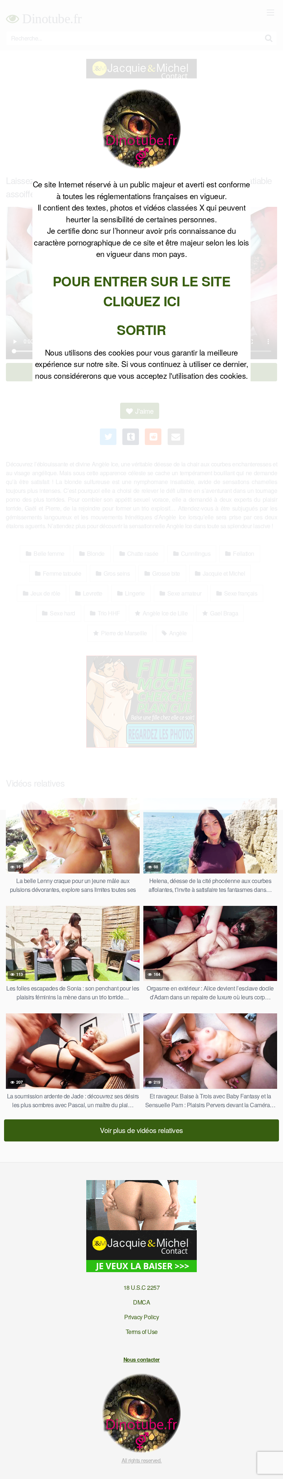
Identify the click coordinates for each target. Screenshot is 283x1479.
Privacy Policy (141, 1317)
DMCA (141, 1302)
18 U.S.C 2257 (141, 1287)
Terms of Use (142, 1331)
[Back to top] (270, 1463)
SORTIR (141, 329)
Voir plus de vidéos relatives (141, 1130)
